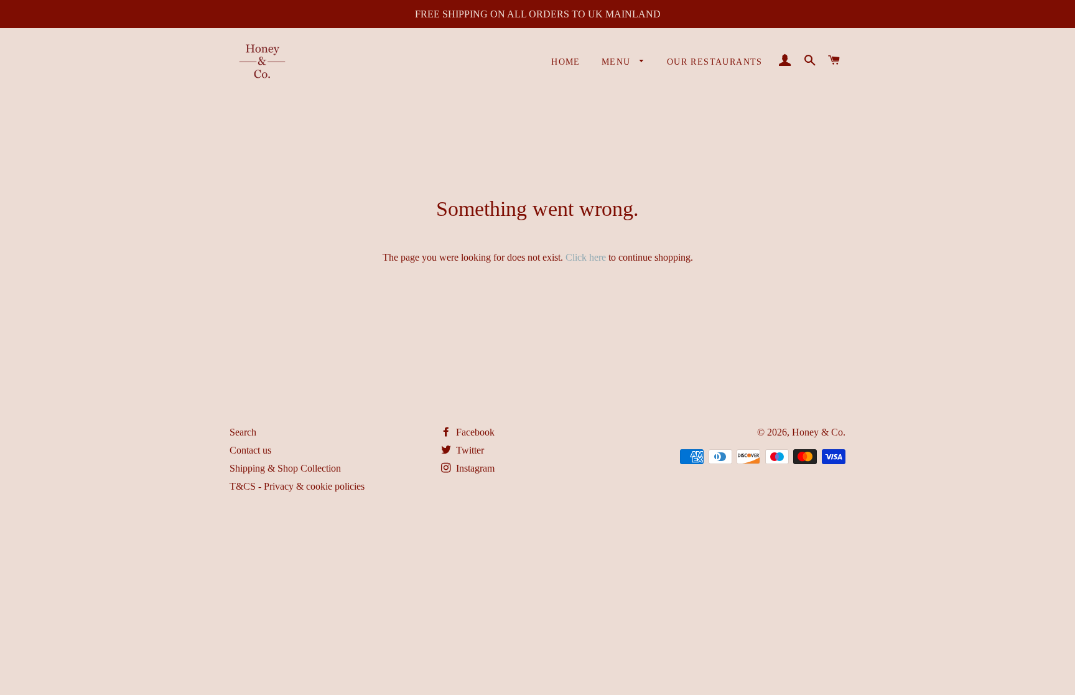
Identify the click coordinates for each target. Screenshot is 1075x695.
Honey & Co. (818, 432)
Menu (618, 62)
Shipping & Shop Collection (285, 468)
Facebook (474, 432)
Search (243, 432)
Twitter (469, 450)
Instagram (474, 468)
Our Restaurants (715, 62)
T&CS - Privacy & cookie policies (297, 486)
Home (565, 62)
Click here (585, 257)
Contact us (250, 450)
